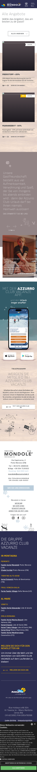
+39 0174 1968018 (20, 466)
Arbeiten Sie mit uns (18, 511)
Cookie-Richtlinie (10, 720)
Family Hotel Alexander (10, 608)
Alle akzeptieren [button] (18, 768)
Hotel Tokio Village (9, 627)
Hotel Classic (6, 625)
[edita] (29, 697)
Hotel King (5, 630)
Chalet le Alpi (6, 570)
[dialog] (18, 747)
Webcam (18, 503)
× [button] (34, 724)
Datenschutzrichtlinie (25, 720)
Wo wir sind (18, 506)
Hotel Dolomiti (7, 579)
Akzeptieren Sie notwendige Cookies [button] (18, 763)
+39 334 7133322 (21, 468)
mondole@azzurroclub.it (18, 474)
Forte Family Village (9, 591)
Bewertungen (18, 508)
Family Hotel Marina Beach (12, 620)
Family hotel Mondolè (10, 565)
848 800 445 (22, 471)
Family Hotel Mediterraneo (12, 633)
